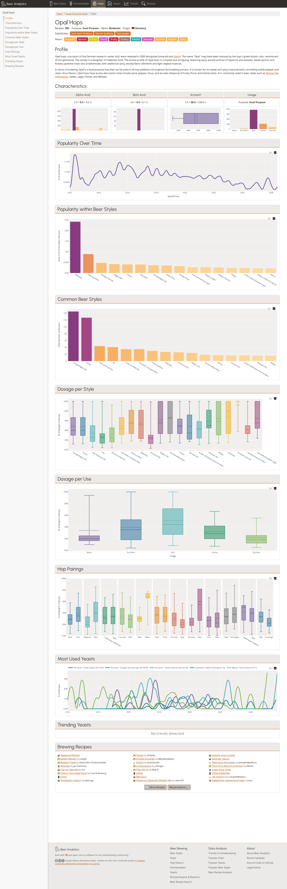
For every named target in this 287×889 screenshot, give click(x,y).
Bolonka (65, 766)
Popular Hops (216, 858)
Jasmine (148, 39)
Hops (59, 13)
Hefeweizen (61, 76)
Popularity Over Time (17, 27)
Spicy (183, 39)
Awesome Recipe (70, 755)
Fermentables (178, 867)
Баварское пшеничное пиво (228, 780)
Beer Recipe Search (181, 881)
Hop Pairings (12, 51)
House (140, 755)
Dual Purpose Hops (77, 13)
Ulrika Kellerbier (221, 773)
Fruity (114, 39)
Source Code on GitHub (260, 862)
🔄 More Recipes (155, 787)
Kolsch (140, 762)
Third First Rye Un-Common (227, 766)
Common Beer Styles (17, 37)
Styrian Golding (104, 33)
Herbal (136, 39)
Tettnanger (123, 33)
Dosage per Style (14, 42)
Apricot (82, 39)
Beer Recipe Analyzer (220, 872)
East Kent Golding (81, 33)
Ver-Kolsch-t (219, 776)
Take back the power (223, 762)
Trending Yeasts (14, 61)
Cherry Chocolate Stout (74, 773)
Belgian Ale (272, 73)
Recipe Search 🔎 (179, 787)
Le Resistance (143, 766)
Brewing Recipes (14, 66)
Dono (64, 776)
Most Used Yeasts (15, 56)
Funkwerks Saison (71, 780)
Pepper (172, 39)
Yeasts (173, 872)
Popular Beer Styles (219, 867)
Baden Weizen (69, 758)
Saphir (177, 56)
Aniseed (69, 39)
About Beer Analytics (258, 853)
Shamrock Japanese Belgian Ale (153, 780)
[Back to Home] (57, 849)
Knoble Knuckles (145, 758)
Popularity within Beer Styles (21, 32)
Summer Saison (221, 758)
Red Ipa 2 (141, 776)
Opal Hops (8, 12)
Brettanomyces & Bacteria (185, 877)
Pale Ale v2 (142, 769)
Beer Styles (176, 853)
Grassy (124, 39)
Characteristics (13, 23)
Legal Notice (254, 867)
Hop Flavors (177, 862)
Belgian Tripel (68, 762)
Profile (9, 18)
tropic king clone (221, 769)
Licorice (160, 39)
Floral (104, 39)
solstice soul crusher (223, 755)
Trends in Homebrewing (222, 853)
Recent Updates (256, 858)
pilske (139, 773)
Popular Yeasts (217, 862)
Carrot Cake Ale (69, 769)
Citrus (93, 39)
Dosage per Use (14, 47)
